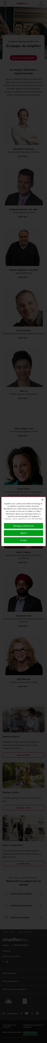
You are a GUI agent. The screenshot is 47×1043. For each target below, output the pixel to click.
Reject (23, 533)
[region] (23, 521)
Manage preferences (23, 526)
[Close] (42, 500)
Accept (23, 540)
